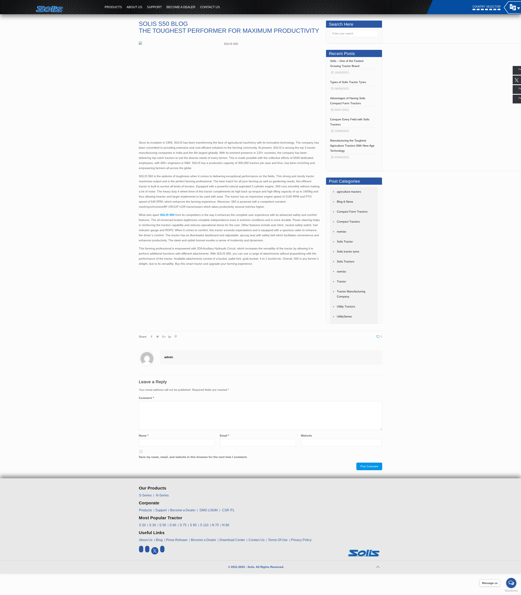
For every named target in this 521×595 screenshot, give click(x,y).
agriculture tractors (349, 191)
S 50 (162, 525)
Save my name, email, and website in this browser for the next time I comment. (193, 457)
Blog (159, 540)
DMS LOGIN (209, 510)
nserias (341, 231)
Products (145, 510)
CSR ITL (228, 510)
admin (168, 357)
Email (224, 435)
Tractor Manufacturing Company (351, 294)
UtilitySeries (344, 316)
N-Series (162, 495)
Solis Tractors (345, 261)
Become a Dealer (182, 510)
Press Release (176, 540)
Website (306, 435)
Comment (146, 398)
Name (143, 435)
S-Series (145, 495)
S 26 (152, 525)
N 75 (215, 525)
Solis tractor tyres (348, 251)
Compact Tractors (348, 221)
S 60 (173, 525)
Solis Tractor (345, 241)
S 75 (183, 525)
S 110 (204, 525)
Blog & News (345, 201)
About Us (145, 540)
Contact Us (256, 540)
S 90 (193, 525)
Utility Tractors (346, 306)
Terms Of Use (278, 540)
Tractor (341, 281)
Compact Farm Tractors (352, 211)
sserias (341, 271)
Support (161, 510)
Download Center (232, 540)
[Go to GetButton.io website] (511, 591)
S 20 (142, 525)
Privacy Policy (301, 540)
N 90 (225, 525)
